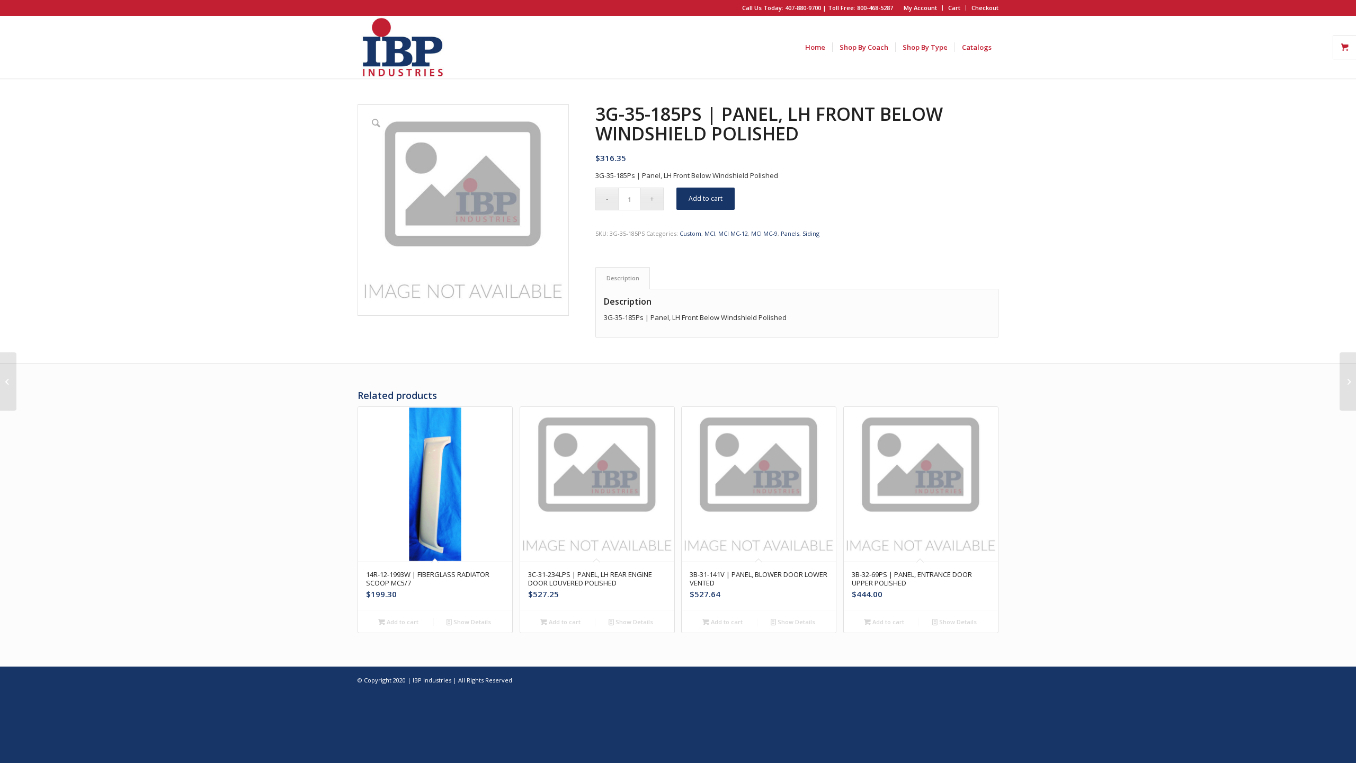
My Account (920, 8)
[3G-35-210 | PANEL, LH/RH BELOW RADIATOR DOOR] (1348, 381)
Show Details (471, 622)
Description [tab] (622, 278)
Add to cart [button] (401, 622)
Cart (954, 8)
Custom (690, 233)
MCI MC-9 (764, 233)
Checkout (984, 8)
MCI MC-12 (733, 233)
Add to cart (705, 198)
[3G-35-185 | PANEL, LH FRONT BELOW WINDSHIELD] (8, 381)
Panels (790, 233)
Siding (810, 233)
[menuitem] (920, 8)
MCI (709, 233)
